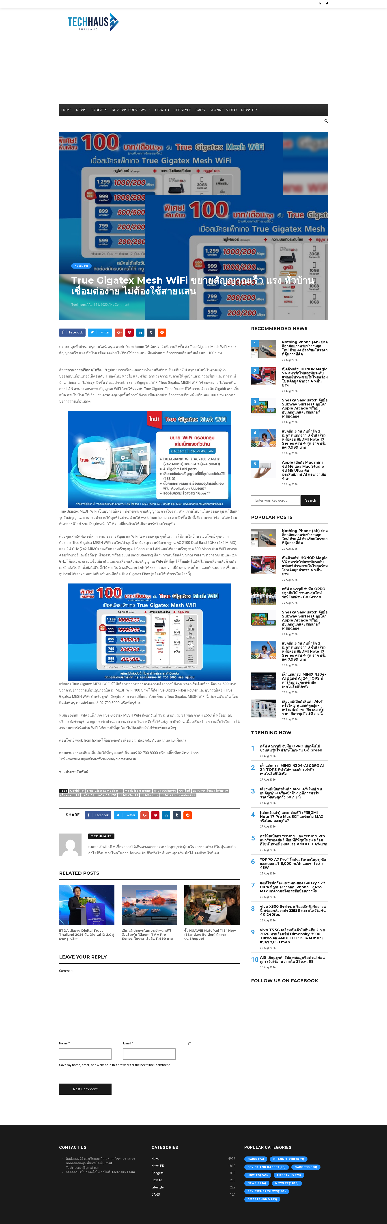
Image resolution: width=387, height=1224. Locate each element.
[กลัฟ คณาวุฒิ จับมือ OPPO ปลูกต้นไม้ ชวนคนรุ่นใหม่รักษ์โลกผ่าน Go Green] (263, 596)
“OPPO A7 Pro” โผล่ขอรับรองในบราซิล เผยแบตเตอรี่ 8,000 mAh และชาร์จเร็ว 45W (293, 864)
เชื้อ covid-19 (69, 795)
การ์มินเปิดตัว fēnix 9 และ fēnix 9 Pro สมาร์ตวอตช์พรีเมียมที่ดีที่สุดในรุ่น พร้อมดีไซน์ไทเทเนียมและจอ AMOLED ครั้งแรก (293, 840)
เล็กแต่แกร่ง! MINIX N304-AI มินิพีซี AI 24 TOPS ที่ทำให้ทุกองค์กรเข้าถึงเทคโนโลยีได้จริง (304, 680)
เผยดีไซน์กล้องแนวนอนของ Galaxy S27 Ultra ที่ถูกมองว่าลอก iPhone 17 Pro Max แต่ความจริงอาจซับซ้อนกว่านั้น (292, 887)
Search (310, 500)
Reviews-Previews (129, 110)
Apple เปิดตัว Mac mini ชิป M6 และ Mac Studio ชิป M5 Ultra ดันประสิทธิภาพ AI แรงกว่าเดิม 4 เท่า (304, 470)
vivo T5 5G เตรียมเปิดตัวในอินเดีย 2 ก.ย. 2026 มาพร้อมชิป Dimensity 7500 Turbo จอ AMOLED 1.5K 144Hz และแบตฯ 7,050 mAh (293, 936)
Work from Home (138, 790)
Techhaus (78, 304)
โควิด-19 (88, 795)
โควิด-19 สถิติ (106, 795)
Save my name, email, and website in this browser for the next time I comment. (114, 1065)
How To (162, 110)
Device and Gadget (267, 1167)
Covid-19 (77, 790)
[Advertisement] (193, 70)
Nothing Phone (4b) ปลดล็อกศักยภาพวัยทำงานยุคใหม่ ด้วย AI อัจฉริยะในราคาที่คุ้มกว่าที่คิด (305, 348)
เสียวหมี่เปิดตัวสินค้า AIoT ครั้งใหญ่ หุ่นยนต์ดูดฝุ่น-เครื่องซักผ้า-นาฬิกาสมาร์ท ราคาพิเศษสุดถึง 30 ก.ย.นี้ (303, 708)
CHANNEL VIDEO (223, 110)
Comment (66, 971)
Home (66, 110)
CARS (200, 110)
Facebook (76, 332)
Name (63, 1043)
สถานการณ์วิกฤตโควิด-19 (210, 790)
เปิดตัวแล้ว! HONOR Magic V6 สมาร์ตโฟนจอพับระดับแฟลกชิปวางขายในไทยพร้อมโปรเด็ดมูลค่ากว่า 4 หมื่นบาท (305, 377)
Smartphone (262, 1199)
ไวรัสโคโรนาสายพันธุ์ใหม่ (178, 795)
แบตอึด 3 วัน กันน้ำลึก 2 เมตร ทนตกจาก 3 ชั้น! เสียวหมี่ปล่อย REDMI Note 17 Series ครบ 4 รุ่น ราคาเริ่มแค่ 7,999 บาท (304, 439)
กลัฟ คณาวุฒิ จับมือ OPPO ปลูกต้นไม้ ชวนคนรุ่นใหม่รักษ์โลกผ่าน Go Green (303, 593)
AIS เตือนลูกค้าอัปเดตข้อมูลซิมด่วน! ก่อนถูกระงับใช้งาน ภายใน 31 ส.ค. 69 (292, 960)
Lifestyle (182, 110)
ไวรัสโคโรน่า (149, 795)
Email (127, 1043)
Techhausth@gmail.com (83, 1167)
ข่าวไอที (184, 790)
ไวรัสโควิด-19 (128, 795)
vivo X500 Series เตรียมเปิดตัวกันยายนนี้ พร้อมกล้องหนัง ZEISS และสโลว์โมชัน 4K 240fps (293, 911)
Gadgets (99, 110)
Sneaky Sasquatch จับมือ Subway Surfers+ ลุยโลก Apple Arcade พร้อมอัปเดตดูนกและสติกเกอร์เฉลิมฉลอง (305, 408)
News (81, 110)
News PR (249, 110)
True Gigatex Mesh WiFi (104, 790)
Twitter (104, 332)
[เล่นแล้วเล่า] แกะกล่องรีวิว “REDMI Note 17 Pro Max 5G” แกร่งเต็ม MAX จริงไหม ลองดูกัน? (291, 817)
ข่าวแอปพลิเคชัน (165, 790)
